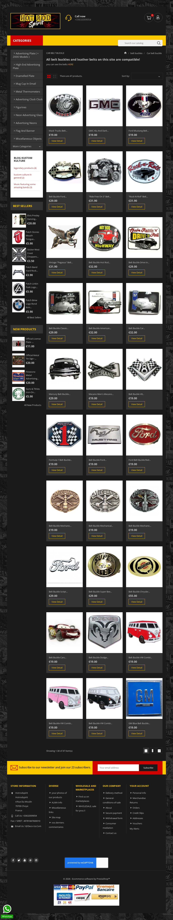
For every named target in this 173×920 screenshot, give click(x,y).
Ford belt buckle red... (140, 459)
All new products (32, 405)
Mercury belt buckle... (59, 394)
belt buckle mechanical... (101, 525)
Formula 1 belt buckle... (60, 459)
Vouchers (137, 823)
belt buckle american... (100, 328)
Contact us (111, 833)
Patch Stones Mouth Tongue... (32, 235)
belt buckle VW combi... (140, 657)
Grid (49, 76)
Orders (136, 807)
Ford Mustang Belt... (139, 130)
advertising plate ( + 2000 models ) (26, 55)
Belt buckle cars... (57, 657)
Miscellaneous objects (27, 138)
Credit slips (138, 812)
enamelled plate (23, 75)
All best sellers (34, 317)
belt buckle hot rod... (99, 262)
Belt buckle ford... (97, 459)
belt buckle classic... (58, 328)
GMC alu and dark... (99, 130)
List (54, 76)
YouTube (24, 860)
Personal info (139, 792)
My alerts (134, 828)
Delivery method (114, 792)
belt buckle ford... (58, 196)
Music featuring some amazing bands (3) (24, 186)
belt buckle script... (58, 591)
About (109, 807)
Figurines (19, 107)
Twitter (18, 860)
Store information (23, 785)
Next (159, 750)
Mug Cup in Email (24, 83)
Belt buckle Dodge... (98, 657)
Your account (139, 785)
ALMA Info (57, 802)
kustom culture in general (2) (23, 176)
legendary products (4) (25, 168)
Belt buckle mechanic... (60, 525)
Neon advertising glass (28, 115)
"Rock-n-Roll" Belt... (138, 196)
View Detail (57, 140)
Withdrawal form (114, 818)
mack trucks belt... (58, 130)
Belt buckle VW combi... (100, 723)
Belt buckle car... (137, 328)
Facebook (13, 860)
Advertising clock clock (28, 99)
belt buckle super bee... (100, 591)
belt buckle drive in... (139, 262)
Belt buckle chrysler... (139, 591)
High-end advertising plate (26, 66)
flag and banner (24, 130)
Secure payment (114, 812)
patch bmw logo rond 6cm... (31, 304)
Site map (56, 817)
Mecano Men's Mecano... (101, 394)
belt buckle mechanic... (140, 525)
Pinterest (30, 860)
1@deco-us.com (32, 826)
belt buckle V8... (136, 394)
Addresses (138, 818)
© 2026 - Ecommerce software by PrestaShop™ (86, 878)
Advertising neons (25, 123)
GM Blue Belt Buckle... (139, 723)
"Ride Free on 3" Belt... (100, 196)
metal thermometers (26, 91)
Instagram (36, 860)
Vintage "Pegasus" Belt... (61, 262)
